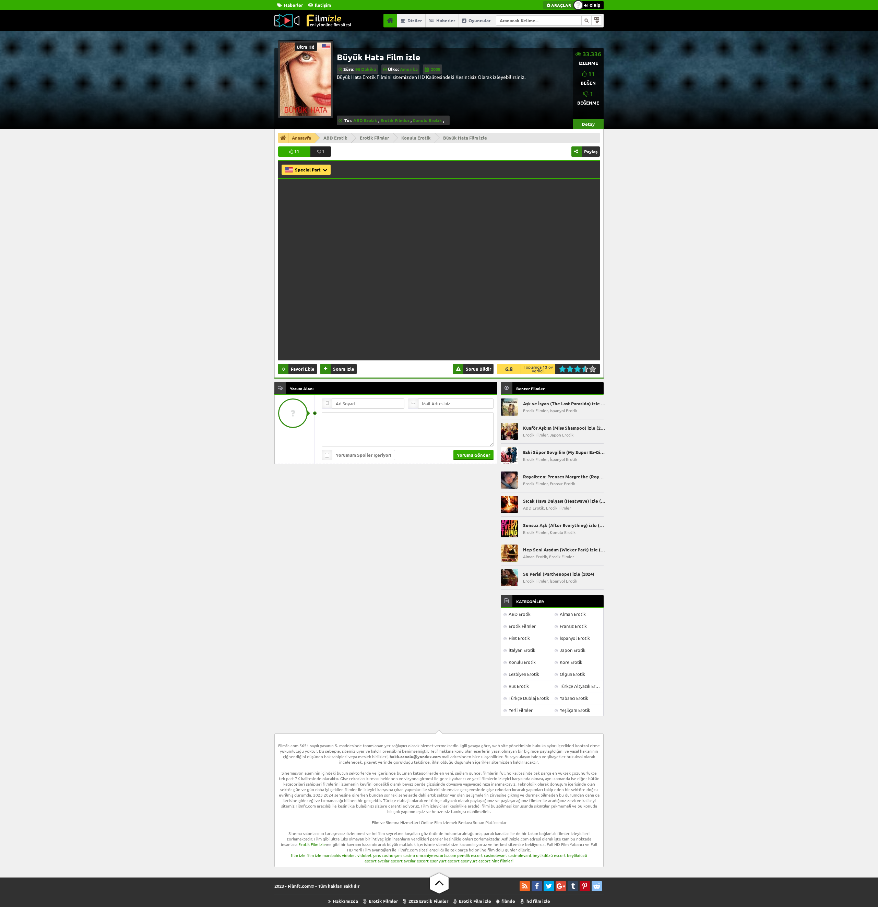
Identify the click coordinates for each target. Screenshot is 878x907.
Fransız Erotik (573, 626)
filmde (507, 901)
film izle (298, 855)
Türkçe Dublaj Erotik (528, 698)
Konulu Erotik (427, 120)
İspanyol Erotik (574, 638)
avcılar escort (390, 860)
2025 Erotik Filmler (427, 901)
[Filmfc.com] (312, 20)
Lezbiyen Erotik (523, 674)
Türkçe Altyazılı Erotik (581, 686)
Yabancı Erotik (573, 698)
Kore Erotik (570, 662)
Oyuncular (478, 20)
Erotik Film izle (312, 844)
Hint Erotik (519, 638)
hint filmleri (502, 860)
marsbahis (331, 855)
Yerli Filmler (520, 710)
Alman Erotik (572, 614)
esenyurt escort (445, 860)
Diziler (414, 20)
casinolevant (495, 855)
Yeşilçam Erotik (574, 710)
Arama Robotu (597, 20)
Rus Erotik (518, 686)
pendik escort (470, 855)
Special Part (308, 169)
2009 (435, 69)
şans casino (383, 855)
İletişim (322, 5)
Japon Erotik (572, 650)
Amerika (409, 69)
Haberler (293, 5)
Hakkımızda (345, 901)
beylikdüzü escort (549, 855)
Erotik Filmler (395, 120)
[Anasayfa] (390, 20)
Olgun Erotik (572, 674)
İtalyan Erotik (521, 650)
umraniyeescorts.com (436, 855)
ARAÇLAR (560, 5)
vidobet (349, 855)
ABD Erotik (365, 120)
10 (594, 369)
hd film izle (537, 901)
